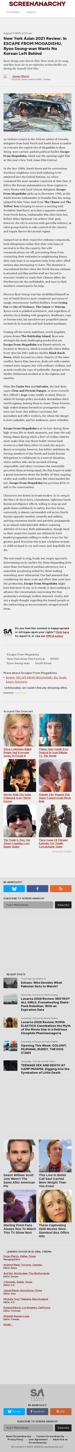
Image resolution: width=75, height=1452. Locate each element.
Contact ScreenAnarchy (50, 1436)
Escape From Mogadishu (23, 654)
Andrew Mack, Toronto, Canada (22, 1264)
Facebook (38, 1411)
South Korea (43, 663)
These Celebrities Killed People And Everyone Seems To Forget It (17, 752)
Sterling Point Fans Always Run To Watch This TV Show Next (19, 1229)
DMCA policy (54, 636)
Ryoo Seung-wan (18, 663)
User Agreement (38, 1439)
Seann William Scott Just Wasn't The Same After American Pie (19, 1180)
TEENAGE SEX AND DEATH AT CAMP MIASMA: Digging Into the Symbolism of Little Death (45, 1069)
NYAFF (54, 658)
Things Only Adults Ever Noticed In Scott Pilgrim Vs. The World (53, 752)
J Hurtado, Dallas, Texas (17, 1281)
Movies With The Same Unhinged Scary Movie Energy (17, 798)
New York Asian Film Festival (26, 658)
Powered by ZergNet (62, 851)
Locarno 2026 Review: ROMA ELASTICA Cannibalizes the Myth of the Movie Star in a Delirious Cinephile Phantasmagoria (46, 1027)
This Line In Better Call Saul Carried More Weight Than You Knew (52, 1180)
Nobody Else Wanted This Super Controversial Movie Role (55, 798)
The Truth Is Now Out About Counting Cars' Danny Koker (16, 843)
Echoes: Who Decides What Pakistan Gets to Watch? (41, 984)
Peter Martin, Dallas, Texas (19, 1256)
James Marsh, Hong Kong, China (22, 1290)
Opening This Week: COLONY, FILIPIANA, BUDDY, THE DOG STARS (44, 1049)
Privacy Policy (15, 1439)
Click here (62, 632)
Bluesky (16, 1411)
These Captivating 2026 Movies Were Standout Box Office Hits (54, 1231)
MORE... (8, 1324)
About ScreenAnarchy (18, 1436)
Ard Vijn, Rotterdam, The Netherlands (26, 1273)
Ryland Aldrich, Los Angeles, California (26, 1307)
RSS (62, 1411)
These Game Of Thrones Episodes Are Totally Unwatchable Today (53, 843)
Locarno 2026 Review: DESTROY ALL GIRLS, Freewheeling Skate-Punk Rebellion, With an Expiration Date (45, 1004)
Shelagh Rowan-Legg (16, 1316)
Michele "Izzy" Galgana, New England (25, 1299)
